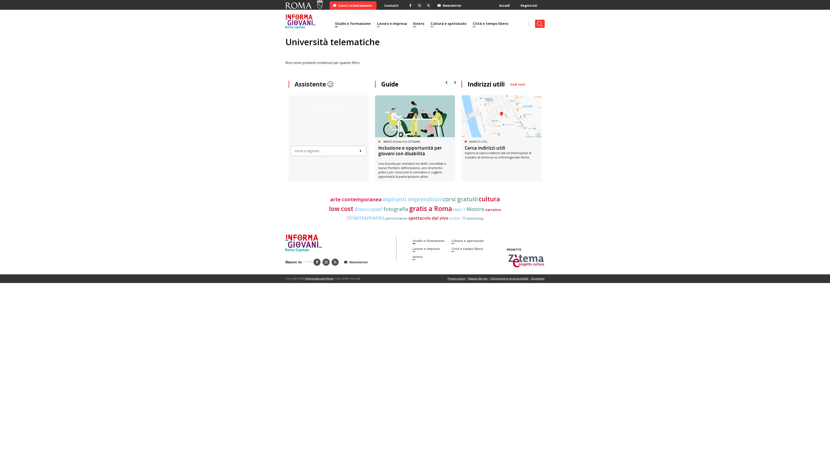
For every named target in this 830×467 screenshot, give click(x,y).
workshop (475, 218)
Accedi (504, 5)
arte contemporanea (356, 199)
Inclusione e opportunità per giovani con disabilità (410, 150)
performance (396, 218)
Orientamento (365, 217)
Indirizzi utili (486, 84)
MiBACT (459, 209)
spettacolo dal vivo (428, 218)
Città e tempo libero (490, 23)
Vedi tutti (517, 84)
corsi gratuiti (460, 199)
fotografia (395, 209)
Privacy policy (456, 278)
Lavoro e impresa (392, 23)
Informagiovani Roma (319, 278)
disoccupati (368, 209)
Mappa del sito (478, 278)
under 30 (457, 218)
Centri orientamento (354, 5)
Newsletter (451, 5)
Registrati (529, 5)
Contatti (391, 5)
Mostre (475, 209)
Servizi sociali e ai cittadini (401, 142)
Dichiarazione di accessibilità (509, 278)
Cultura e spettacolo (448, 23)
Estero (418, 23)
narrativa (493, 209)
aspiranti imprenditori (412, 199)
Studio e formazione (353, 23)
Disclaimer (538, 278)
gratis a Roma (430, 208)
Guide (389, 84)
